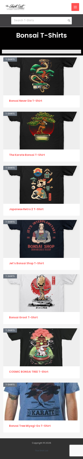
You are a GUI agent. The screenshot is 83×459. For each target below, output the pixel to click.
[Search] (69, 20)
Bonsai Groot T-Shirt (23, 317)
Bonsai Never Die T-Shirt (25, 101)
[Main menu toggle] (75, 7)
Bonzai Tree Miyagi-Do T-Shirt (30, 426)
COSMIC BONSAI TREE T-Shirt (28, 372)
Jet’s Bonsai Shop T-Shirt (26, 263)
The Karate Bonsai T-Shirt (27, 155)
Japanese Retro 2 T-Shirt (26, 209)
